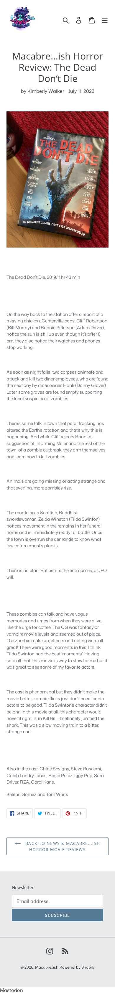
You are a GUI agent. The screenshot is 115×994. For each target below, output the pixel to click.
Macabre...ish (46, 967)
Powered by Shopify (77, 967)
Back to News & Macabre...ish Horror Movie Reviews (62, 846)
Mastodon (11, 990)
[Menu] (104, 20)
